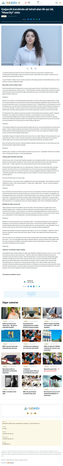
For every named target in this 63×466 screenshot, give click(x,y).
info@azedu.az (6, 444)
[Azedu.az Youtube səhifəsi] (35, 413)
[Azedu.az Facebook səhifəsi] (27, 413)
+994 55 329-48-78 (7, 433)
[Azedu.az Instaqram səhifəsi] (31, 413)
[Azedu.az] (9, 3)
